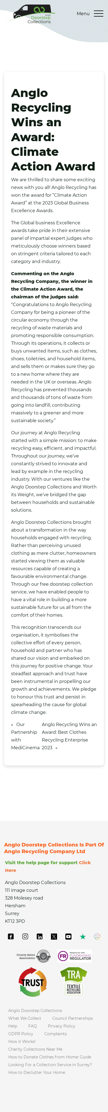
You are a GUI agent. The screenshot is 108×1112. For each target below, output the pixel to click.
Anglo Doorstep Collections (41, 487)
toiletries (35, 358)
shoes (17, 358)
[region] (54, 1055)
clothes (88, 351)
